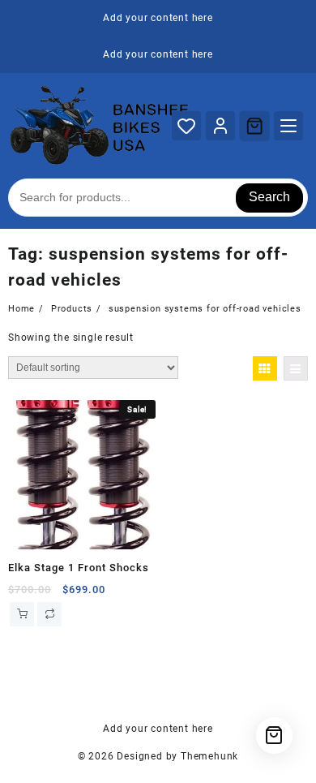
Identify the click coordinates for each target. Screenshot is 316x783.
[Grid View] (265, 368)
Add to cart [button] (22, 614)
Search (269, 197)
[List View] (296, 368)
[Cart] (254, 126)
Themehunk (209, 756)
